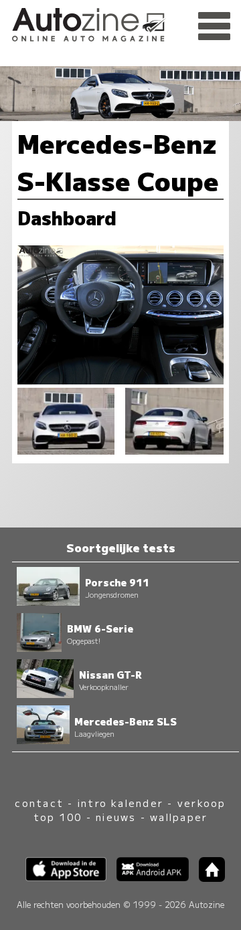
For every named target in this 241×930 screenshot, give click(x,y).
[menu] (214, 27)
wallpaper (179, 817)
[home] (207, 877)
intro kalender (120, 803)
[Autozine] (120, 22)
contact (39, 803)
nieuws (116, 817)
